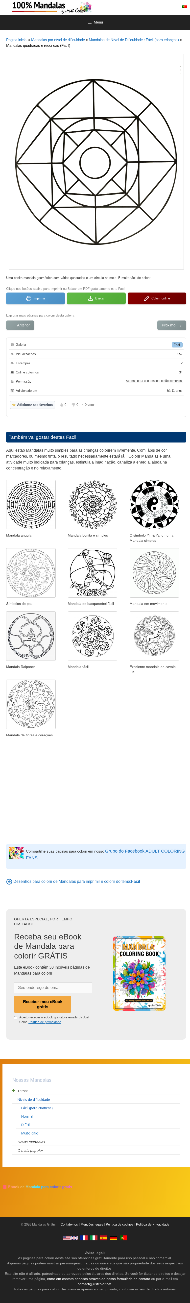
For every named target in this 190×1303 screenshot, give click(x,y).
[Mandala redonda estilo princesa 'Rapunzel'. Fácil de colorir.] (31, 659)
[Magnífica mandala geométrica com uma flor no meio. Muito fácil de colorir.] (92, 659)
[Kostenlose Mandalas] (113, 1238)
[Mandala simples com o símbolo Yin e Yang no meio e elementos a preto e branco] (154, 528)
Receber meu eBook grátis (42, 1004)
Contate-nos (69, 1224)
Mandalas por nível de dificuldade (58, 40)
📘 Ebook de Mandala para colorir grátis (37, 1187)
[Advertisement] (96, 792)
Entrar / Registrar (161, 7)
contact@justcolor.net (94, 1284)
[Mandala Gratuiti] (93, 1238)
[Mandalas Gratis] (103, 1238)
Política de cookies (119, 1224)
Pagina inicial (16, 40)
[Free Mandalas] (70, 1238)
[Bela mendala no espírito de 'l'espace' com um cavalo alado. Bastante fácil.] (154, 659)
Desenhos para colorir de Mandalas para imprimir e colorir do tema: (76, 881)
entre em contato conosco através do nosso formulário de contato (98, 1279)
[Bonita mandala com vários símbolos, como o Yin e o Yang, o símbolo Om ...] (31, 596)
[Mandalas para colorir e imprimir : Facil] (9, 881)
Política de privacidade (44, 1022)
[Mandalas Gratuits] (84, 1238)
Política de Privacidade (152, 1224)
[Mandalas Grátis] (72, 7)
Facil (177, 345)
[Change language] (184, 6)
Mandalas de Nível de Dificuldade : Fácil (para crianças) (134, 40)
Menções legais (92, 1224)
